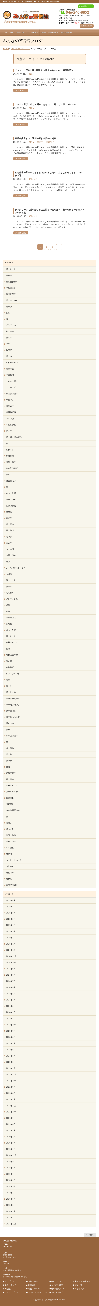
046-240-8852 (77, 12)
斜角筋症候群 (12, 468)
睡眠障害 (10, 369)
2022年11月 (11, 1074)
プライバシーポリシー (37, 1292)
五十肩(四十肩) (12, 705)
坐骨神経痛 (11, 412)
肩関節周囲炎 (12, 885)
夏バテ (9, 761)
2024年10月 (11, 962)
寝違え (9, 823)
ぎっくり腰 (11, 630)
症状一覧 (78, 1285)
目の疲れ (10, 798)
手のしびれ (11, 425)
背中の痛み (11, 499)
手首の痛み (11, 842)
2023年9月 (10, 1031)
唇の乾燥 (10, 530)
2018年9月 (10, 1162)
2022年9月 (10, 1087)
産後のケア (11, 450)
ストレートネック (14, 860)
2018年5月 (10, 1186)
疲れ (8, 767)
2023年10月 (11, 1025)
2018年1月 (10, 1211)
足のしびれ (11, 269)
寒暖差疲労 (50, 142)
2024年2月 (10, 1012)
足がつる (10, 723)
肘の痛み (10, 331)
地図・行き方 (87, 26)
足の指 (9, 754)
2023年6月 (10, 1050)
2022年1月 (10, 1099)
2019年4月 (10, 1149)
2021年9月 (10, 1118)
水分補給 (10, 456)
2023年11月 (11, 1018)
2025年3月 (10, 931)
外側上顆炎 (11, 462)
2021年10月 (11, 1112)
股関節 (9, 350)
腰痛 (30, 74)
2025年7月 (10, 907)
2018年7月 (10, 1174)
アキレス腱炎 (12, 381)
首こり (9, 543)
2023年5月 (10, 1056)
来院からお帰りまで (83, 1281)
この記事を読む (20, 90)
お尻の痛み (11, 555)
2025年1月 (10, 944)
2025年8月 (10, 900)
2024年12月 (11, 950)
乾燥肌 (9, 307)
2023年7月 (10, 1043)
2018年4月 (10, 1193)
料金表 (8, 1289)
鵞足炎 (9, 512)
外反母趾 (10, 804)
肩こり (31, 108)
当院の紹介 (11, 288)
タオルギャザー (13, 792)
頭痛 (8, 605)
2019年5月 (10, 1143)
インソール (11, 325)
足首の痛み (11, 481)
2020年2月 (10, 1137)
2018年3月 (10, 1199)
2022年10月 (11, 1081)
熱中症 (9, 586)
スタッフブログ (11, 1292)
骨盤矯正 (10, 406)
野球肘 (9, 854)
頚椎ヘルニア (12, 785)
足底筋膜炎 (11, 773)
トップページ (10, 1281)
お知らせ (10, 866)
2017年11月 (11, 1224)
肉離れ (9, 624)
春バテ (9, 537)
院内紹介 (32, 1285)
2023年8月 (10, 1037)
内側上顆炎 (11, 506)
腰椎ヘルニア (12, 642)
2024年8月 (10, 975)
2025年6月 (10, 913)
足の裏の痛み (12, 300)
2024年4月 (10, 1000)
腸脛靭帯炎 (11, 294)
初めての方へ (57, 1281)
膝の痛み (10, 779)
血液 (8, 611)
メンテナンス (12, 599)
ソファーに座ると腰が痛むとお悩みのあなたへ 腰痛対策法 (44, 70)
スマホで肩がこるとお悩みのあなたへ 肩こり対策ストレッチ (45, 104)
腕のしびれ (11, 636)
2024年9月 (10, 969)
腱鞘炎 (9, 879)
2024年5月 (10, 994)
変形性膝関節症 (13, 698)
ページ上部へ (89, 1235)
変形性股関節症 (13, 810)
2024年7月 (10, 981)
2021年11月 (11, 1106)
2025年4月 (10, 925)
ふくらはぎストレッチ (15, 568)
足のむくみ (11, 692)
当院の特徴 (11, 835)
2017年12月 (11, 1217)
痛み (8, 562)
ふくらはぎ (11, 387)
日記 (8, 313)
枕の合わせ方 (12, 282)
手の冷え (10, 400)
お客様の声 (79, 1289)
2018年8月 (10, 1168)
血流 (8, 649)
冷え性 (9, 686)
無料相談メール (87, 6)
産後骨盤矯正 (12, 362)
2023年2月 (10, 1062)
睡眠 (8, 680)
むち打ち (10, 593)
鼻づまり (10, 829)
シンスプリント (13, 674)
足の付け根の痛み (14, 437)
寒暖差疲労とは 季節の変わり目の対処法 (35, 138)
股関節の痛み (12, 394)
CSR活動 (10, 848)
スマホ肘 (10, 549)
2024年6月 (10, 987)
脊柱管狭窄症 (12, 655)
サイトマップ (57, 1292)
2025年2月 (10, 938)
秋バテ (9, 431)
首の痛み (10, 748)
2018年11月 (11, 1155)
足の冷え (10, 356)
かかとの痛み (12, 736)
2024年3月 (10, 1006)
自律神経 (40, 142)
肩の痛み (10, 524)
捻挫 (8, 730)
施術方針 (10, 873)
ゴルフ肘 (10, 419)
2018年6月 (10, 1180)
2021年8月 (10, 1124)
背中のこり (33, 179)
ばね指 (9, 661)
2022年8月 (10, 1093)
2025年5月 (10, 919)
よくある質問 (57, 1285)
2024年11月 (11, 956)
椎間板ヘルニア (13, 717)
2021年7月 (10, 1130)
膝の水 (9, 338)
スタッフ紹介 (10, 1285)
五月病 (9, 574)
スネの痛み (11, 711)
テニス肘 (10, 375)
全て (8, 344)
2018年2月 (10, 1205)
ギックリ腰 (11, 493)
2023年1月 (10, 1068)
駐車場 (9, 275)
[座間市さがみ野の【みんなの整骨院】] (26, 20)
